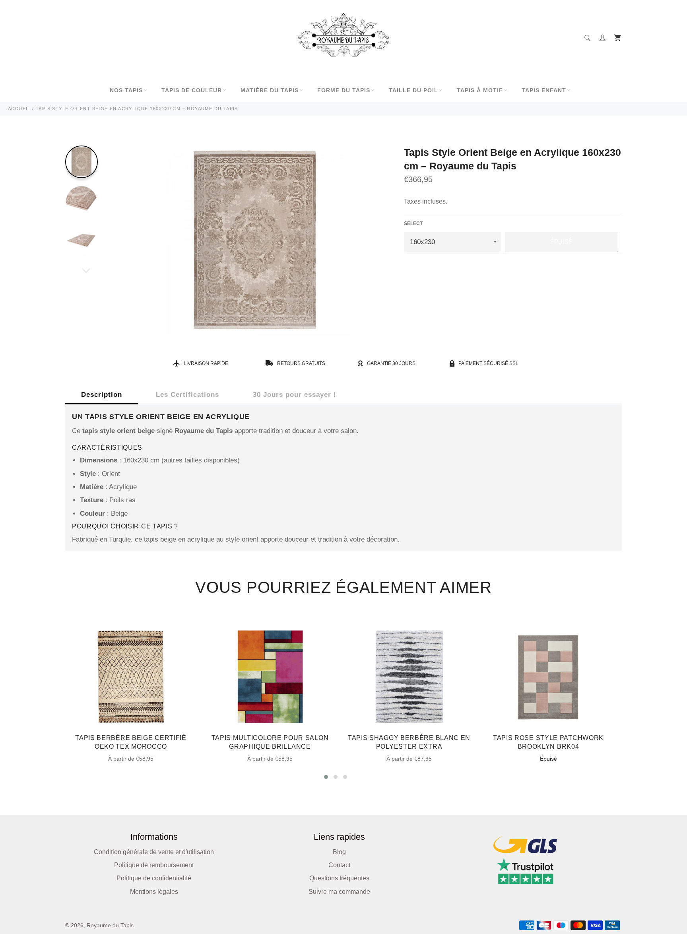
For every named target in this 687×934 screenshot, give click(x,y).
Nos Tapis (126, 90)
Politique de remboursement (154, 865)
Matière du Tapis (270, 90)
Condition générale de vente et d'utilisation (154, 852)
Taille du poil (413, 90)
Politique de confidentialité (153, 878)
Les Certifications (187, 394)
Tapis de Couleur (191, 90)
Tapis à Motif (480, 90)
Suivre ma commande (339, 891)
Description (101, 394)
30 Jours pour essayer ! (294, 394)
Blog (339, 852)
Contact (339, 865)
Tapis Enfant (544, 90)
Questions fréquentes (339, 878)
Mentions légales (154, 891)
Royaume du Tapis (110, 925)
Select (413, 223)
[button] (326, 777)
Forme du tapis (343, 90)
